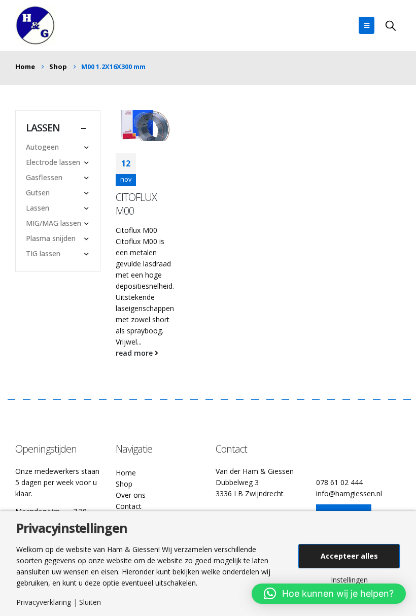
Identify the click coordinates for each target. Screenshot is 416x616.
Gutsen (38, 192)
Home (126, 472)
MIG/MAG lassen (53, 223)
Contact (129, 506)
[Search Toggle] (390, 25)
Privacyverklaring (43, 602)
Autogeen (42, 147)
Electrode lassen (53, 162)
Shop (124, 484)
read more (135, 353)
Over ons (131, 495)
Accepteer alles (349, 556)
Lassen (37, 208)
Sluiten (90, 602)
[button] (329, 594)
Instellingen (349, 580)
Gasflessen (44, 177)
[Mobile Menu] (366, 25)
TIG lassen (43, 253)
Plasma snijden (51, 238)
